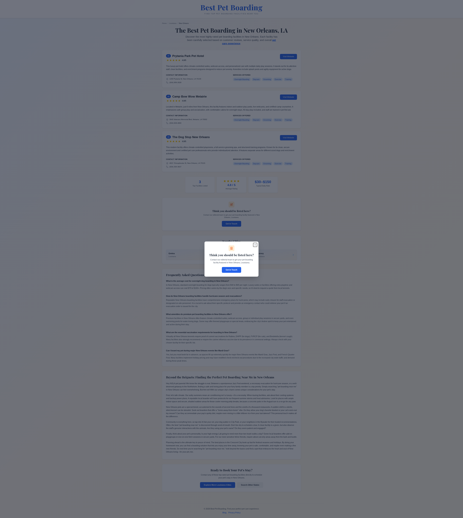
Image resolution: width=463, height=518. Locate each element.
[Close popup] (255, 245)
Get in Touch (231, 270)
